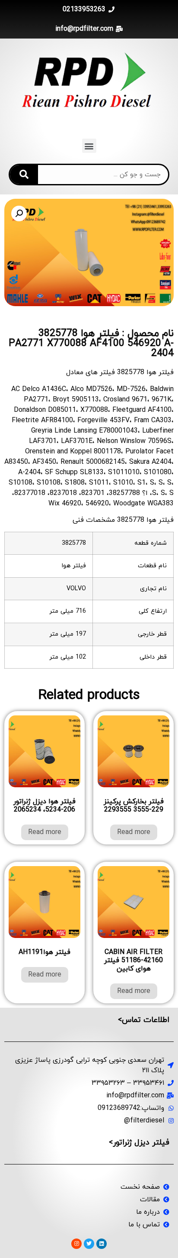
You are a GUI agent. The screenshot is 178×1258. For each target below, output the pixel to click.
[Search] (24, 174)
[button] (89, 146)
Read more (133, 832)
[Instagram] (76, 1244)
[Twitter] (89, 1244)
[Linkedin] (101, 1244)
